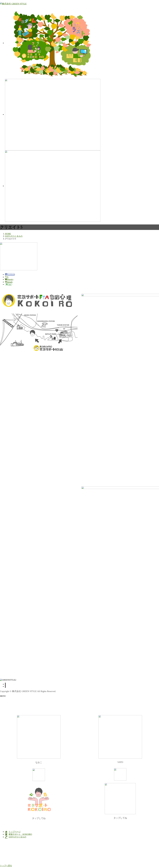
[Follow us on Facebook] (5, 684)
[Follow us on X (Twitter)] (5, 686)
